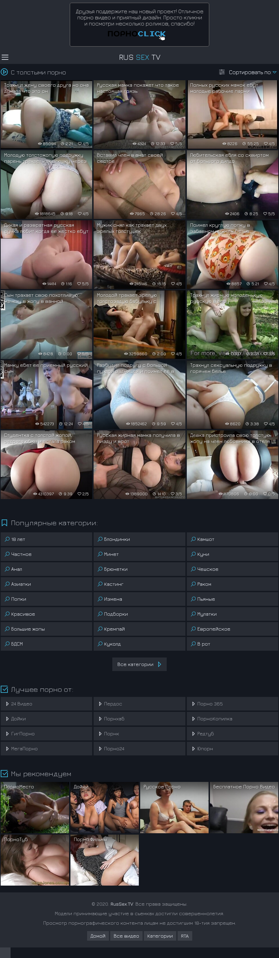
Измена (113, 599)
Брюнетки (116, 569)
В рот (203, 644)
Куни (203, 554)
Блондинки (117, 539)
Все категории (135, 664)
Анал (16, 569)
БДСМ (17, 644)
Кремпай (114, 629)
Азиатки (21, 584)
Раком (204, 584)
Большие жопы (28, 629)
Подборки (116, 614)
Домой (98, 936)
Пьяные (206, 599)
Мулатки (207, 614)
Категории (160, 936)
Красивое (23, 614)
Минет (111, 554)
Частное (21, 554)
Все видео (126, 936)
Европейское (213, 629)
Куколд (112, 644)
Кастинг (114, 584)
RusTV (139, 57)
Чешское (207, 569)
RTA (185, 936)
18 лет (18, 539)
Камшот (205, 539)
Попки (18, 599)
